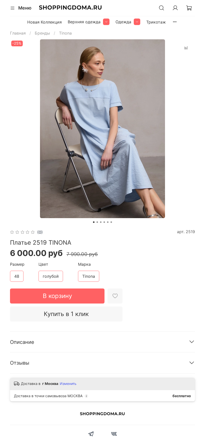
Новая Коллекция (44, 22)
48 (16, 276)
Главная (18, 33)
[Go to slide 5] (107, 222)
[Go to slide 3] (101, 222)
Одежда (123, 21)
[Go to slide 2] (97, 222)
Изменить (68, 383)
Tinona (65, 33)
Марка (84, 264)
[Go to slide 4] (104, 222)
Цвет (43, 264)
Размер (17, 264)
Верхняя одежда (84, 21)
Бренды (42, 33)
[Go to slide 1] (93, 222)
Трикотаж (156, 22)
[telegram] (91, 434)
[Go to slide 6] (111, 222)
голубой (51, 276)
